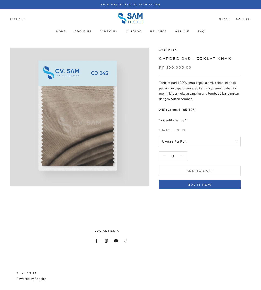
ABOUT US (83, 31)
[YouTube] (116, 240)
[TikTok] (125, 240)
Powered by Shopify (31, 279)
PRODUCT (158, 31)
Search (224, 19)
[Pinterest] (183, 130)
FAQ (201, 31)
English (16, 19)
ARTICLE (182, 31)
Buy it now (200, 185)
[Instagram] (106, 240)
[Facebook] (173, 130)
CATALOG (134, 31)
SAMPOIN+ (108, 31)
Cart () (243, 18)
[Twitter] (178, 130)
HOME (61, 31)
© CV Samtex (26, 272)
